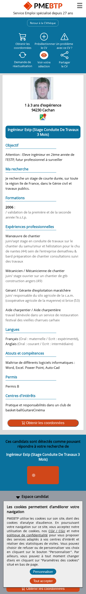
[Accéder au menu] (80, 5)
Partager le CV (64, 64)
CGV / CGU (57, 531)
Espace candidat (35, 496)
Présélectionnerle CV (44, 46)
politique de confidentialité (27, 535)
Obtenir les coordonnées (45, 588)
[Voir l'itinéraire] (43, 118)
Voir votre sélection (43, 64)
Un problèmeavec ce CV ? (64, 46)
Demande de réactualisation (22, 64)
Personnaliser (43, 572)
